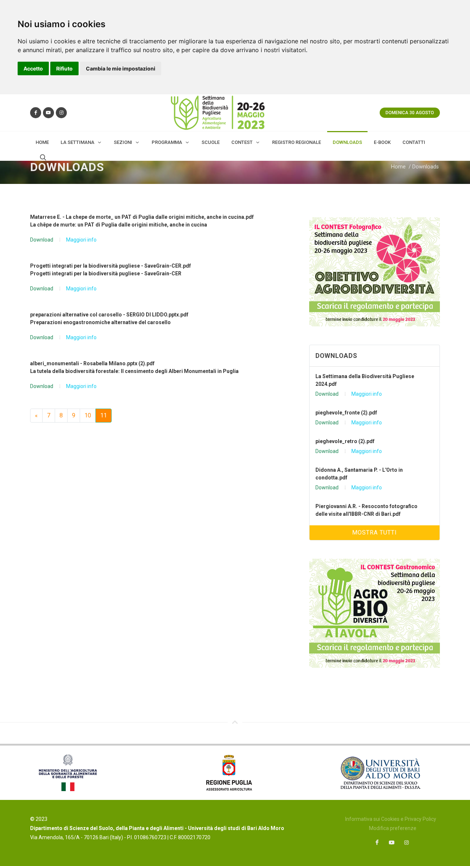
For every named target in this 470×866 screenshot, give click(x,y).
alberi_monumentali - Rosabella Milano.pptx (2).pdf (92, 363)
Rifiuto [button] (64, 68)
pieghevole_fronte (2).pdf (346, 413)
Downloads (425, 167)
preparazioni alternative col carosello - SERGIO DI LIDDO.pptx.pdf (109, 315)
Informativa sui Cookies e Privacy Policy (390, 819)
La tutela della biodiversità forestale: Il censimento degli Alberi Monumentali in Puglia (134, 371)
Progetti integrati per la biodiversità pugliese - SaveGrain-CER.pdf (110, 266)
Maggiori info (81, 240)
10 (87, 415)
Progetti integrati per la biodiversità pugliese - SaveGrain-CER (105, 273)
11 (103, 415)
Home (398, 167)
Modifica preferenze (392, 828)
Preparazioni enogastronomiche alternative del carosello (100, 322)
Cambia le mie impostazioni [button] (120, 68)
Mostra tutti (374, 532)
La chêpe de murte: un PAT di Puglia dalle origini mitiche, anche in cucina (118, 225)
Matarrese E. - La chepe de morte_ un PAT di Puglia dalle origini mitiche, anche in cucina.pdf (142, 217)
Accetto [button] (33, 68)
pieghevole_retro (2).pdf (345, 441)
